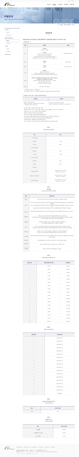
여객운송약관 (41, 447)
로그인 (69, 0)
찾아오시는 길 (47, 447)
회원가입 (72, 0)
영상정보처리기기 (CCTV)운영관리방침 (30, 447)
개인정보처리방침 (19, 447)
